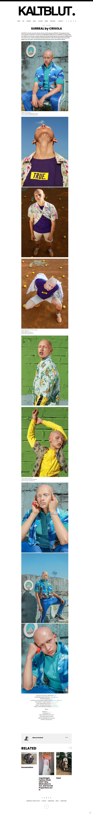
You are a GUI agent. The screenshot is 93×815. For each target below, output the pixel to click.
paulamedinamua (55, 706)
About (57, 800)
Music (34, 21)
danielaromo (55, 700)
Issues (46, 21)
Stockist (44, 800)
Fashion (29, 21)
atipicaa (51, 698)
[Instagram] (68, 21)
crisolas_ (55, 695)
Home (18, 21)
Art (23, 21)
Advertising (63, 800)
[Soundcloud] (71, 21)
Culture (40, 21)
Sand (58, 778)
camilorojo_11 (53, 703)
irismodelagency (53, 705)
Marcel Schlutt (38, 738)
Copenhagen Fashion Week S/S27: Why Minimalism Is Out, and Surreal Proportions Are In (46, 784)
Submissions (51, 800)
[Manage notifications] (90, 812)
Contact (60, 21)
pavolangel (51, 697)
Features (52, 21)
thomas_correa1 (54, 702)
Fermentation (27, 767)
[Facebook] (66, 21)
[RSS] (73, 21)
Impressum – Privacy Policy (33, 800)
